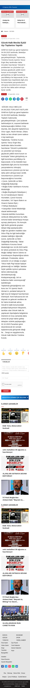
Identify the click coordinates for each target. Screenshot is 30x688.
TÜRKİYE (5, 640)
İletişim (4, 676)
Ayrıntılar (17, 686)
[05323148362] (13, 666)
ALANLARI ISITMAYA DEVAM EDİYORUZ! (15, 475)
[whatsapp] (10, 99)
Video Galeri (5, 645)
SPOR (18, 637)
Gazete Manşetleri (6, 662)
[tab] (6, 362)
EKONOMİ (19, 635)
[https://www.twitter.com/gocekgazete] (6, 666)
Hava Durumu (5, 659)
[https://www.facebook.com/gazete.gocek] (2, 666)
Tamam (23, 686)
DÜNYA (4, 635)
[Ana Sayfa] (2, 31)
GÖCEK (4, 637)
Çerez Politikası (12, 676)
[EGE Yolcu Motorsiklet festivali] (15, 415)
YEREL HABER (21, 640)
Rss (5, 673)
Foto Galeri (4, 642)
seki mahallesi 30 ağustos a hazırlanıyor (14, 451)
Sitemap (9, 673)
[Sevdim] (16, 350)
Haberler (6, 31)
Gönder (6, 391)
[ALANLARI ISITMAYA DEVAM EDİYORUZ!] (15, 463)
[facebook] (2, 99)
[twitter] (6, 99)
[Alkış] (10, 350)
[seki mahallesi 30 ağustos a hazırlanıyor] (15, 439)
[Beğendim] (3, 350)
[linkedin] (18, 99)
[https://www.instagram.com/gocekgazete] (9, 666)
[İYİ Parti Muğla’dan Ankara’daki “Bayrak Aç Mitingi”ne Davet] (15, 487)
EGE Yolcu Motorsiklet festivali (12, 427)
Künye (23, 673)
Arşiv (12, 650)
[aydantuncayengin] (16, 666)
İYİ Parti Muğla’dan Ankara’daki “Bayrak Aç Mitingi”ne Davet (13, 499)
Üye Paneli (14, 642)
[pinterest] (21, 99)
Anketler (3, 656)
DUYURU (12, 31)
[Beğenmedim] (23, 350)
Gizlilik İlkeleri (22, 676)
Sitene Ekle (16, 673)
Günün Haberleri (16, 648)
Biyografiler (4, 652)
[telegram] (14, 99)
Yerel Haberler (15, 645)
